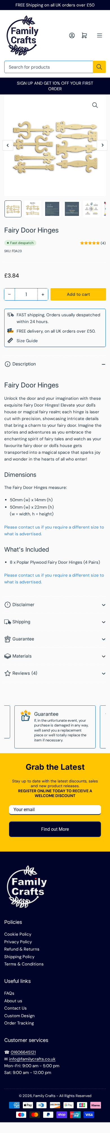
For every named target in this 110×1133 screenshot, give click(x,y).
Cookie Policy (17, 934)
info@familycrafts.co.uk (32, 1059)
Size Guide (27, 341)
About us (13, 1001)
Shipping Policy (19, 957)
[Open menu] (99, 35)
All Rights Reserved (75, 1095)
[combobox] (55, 67)
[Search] (99, 67)
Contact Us (15, 1008)
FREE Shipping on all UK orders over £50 (55, 5)
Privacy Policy (18, 942)
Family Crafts (44, 1095)
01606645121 (23, 1052)
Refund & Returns (21, 949)
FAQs (9, 993)
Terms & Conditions (24, 964)
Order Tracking (19, 1023)
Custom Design (19, 1016)
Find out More (55, 829)
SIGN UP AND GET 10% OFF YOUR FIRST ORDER (55, 86)
